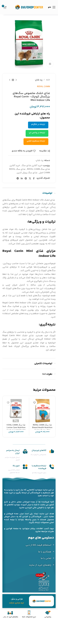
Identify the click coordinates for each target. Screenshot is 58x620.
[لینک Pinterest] (26, 178)
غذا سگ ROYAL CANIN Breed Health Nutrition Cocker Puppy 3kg (42, 427)
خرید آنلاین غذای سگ (32, 165)
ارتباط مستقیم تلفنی (36, 141)
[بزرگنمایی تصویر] (50, 64)
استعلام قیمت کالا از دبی (38, 545)
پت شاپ (39, 80)
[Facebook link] (33, 178)
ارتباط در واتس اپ (37, 132)
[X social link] (30, 178)
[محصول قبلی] (16, 80)
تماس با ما (46, 558)
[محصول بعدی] (9, 80)
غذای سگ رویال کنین (27, 173)
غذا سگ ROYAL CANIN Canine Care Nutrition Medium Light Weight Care (15, 428)
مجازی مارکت (14, 602)
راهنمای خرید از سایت (40, 565)
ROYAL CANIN (43, 86)
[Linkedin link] (22, 178)
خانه (48, 80)
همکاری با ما (44, 552)
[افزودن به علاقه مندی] (34, 403)
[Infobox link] (42, 452)
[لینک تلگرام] (18, 178)
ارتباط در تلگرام (38, 124)
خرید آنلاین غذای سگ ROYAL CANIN (30, 167)
